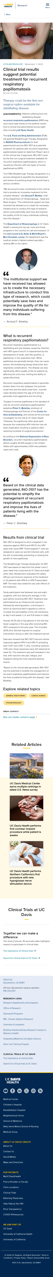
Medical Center (10, 1099)
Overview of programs (13, 1024)
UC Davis (7, 1228)
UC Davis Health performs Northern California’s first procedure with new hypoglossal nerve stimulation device (25, 877)
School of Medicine (12, 1121)
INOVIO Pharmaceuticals (18, 142)
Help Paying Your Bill (13, 1203)
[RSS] (39, 1090)
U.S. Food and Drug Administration (24, 135)
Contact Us (8, 1151)
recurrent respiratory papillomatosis (20, 120)
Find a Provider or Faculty (15, 1181)
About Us (7, 1145)
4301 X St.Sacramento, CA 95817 (14, 981)
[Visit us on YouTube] (5, 1090)
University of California (14, 1239)
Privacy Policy (20, 1257)
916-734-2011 (9, 990)
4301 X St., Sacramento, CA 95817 (26, 1262)
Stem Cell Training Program (16, 1044)
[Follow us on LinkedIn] (18, 1090)
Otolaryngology (13, 64)
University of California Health (17, 1234)
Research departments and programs (20, 1002)
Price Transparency (12, 1209)
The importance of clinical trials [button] (19, 950)
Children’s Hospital (12, 1104)
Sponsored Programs (13, 1013)
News (8, 14)
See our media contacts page (19, 717)
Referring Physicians (13, 1198)
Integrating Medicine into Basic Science (22, 1038)
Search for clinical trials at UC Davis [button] (21, 957)
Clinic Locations (11, 1187)
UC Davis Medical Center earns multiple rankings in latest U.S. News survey (25, 786)
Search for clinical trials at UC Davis (20, 1063)
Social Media (9, 1156)
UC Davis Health (26, 130)
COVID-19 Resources (13, 1214)
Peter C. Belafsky (21, 408)
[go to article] (26, 766)
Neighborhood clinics (13, 1115)
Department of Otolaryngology (22, 223)
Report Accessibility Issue (38, 1257)
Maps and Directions (13, 1162)
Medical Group (10, 1131)
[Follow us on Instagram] (32, 1090)
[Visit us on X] (25, 1090)
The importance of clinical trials (18, 1058)
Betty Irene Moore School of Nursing (21, 1126)
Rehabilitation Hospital (14, 1110)
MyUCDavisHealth (12, 1176)
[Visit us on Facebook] (11, 1090)
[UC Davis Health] (12, 1080)
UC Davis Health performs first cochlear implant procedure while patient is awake (25, 830)
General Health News (15, 695)
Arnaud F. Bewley (33, 195)
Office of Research (12, 1008)
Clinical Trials (9, 1192)
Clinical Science (38, 695)
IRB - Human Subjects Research (18, 1019)
